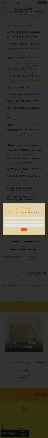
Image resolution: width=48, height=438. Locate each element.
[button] (43, 205)
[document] (24, 219)
